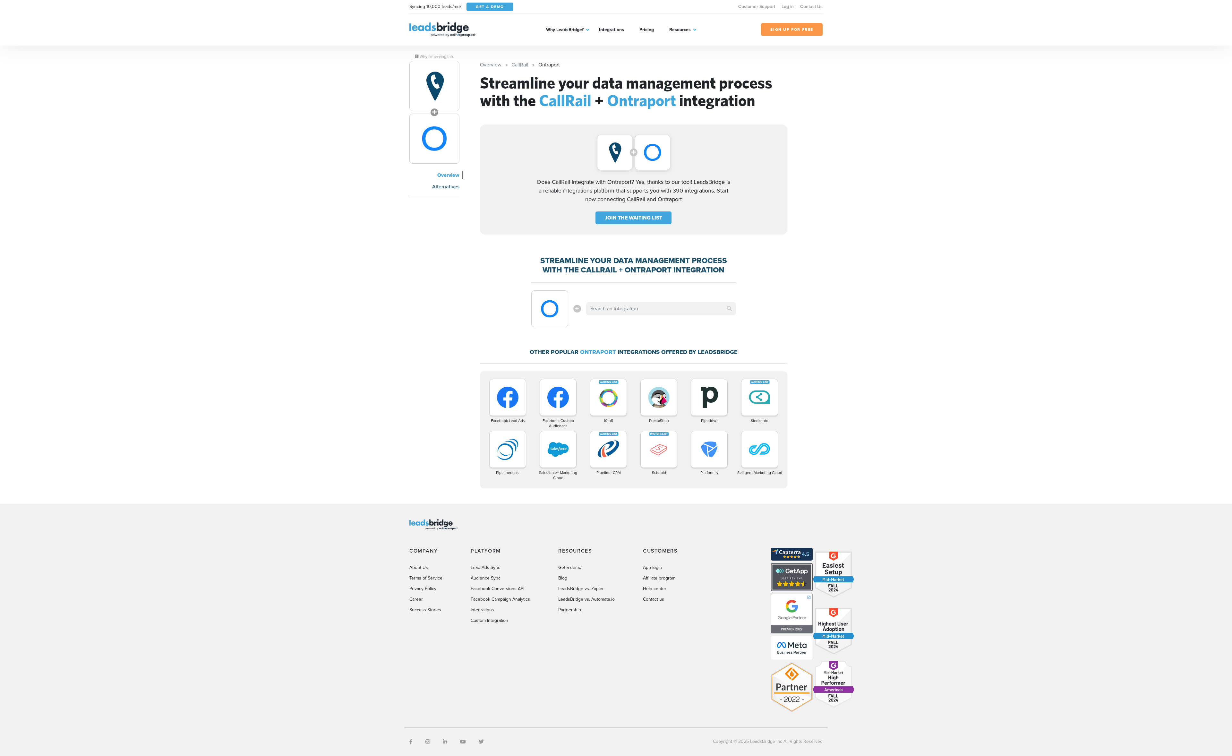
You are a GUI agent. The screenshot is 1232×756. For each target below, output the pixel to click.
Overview (448, 175)
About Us (418, 567)
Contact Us (811, 6)
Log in (788, 6)
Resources (680, 29)
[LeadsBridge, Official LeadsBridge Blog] (442, 29)
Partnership (569, 609)
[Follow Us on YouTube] (463, 741)
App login (652, 567)
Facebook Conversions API (497, 588)
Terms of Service (425, 578)
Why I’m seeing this (436, 56)
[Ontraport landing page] (434, 139)
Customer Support (756, 6)
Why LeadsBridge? (565, 29)
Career (416, 599)
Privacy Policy (422, 588)
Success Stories (425, 609)
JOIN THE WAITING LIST (633, 217)
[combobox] (661, 308)
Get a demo (569, 567)
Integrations (611, 29)
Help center (654, 588)
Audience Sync (486, 578)
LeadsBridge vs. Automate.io (586, 599)
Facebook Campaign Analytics (500, 599)
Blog (562, 578)
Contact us (653, 599)
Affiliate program (659, 578)
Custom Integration (489, 620)
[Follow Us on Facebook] (411, 741)
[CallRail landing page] (434, 86)
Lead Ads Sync (485, 567)
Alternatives (445, 186)
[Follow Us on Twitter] (481, 741)
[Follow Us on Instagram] (427, 741)
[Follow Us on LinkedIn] (445, 741)
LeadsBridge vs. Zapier (581, 588)
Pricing (646, 29)
